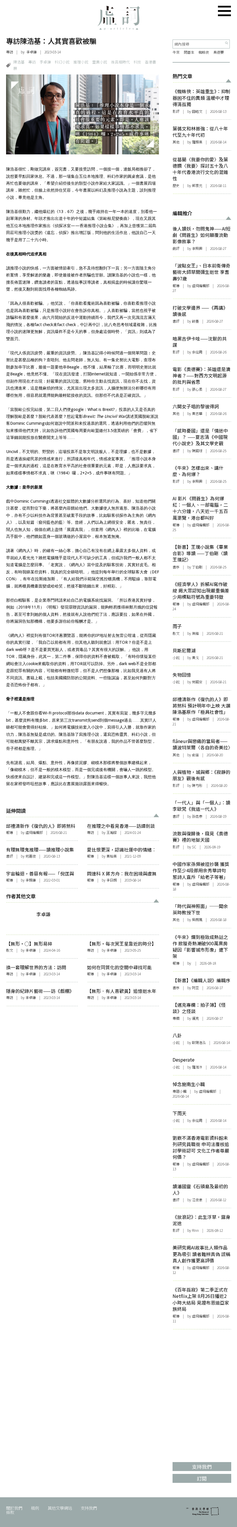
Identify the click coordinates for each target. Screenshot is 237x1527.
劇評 (176, 248)
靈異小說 (99, 62)
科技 (137, 62)
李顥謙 (30, 880)
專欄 (176, 1018)
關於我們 (14, 1508)
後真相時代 (120, 62)
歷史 (176, 185)
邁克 (195, 1018)
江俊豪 (197, 1199)
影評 (176, 111)
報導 (9, 832)
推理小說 (80, 62)
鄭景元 (197, 185)
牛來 (176, 52)
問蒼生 (189, 52)
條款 (10, 1512)
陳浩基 (19, 62)
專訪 (9, 52)
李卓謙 (31, 52)
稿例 (35, 1508)
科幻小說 (62, 62)
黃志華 (197, 413)
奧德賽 (218, 52)
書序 (176, 567)
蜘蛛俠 (204, 52)
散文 (9, 950)
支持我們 (89, 1508)
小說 (176, 657)
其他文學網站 (60, 1508)
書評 (9, 856)
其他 (176, 142)
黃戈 (195, 657)
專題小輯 (179, 1091)
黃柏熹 (111, 856)
